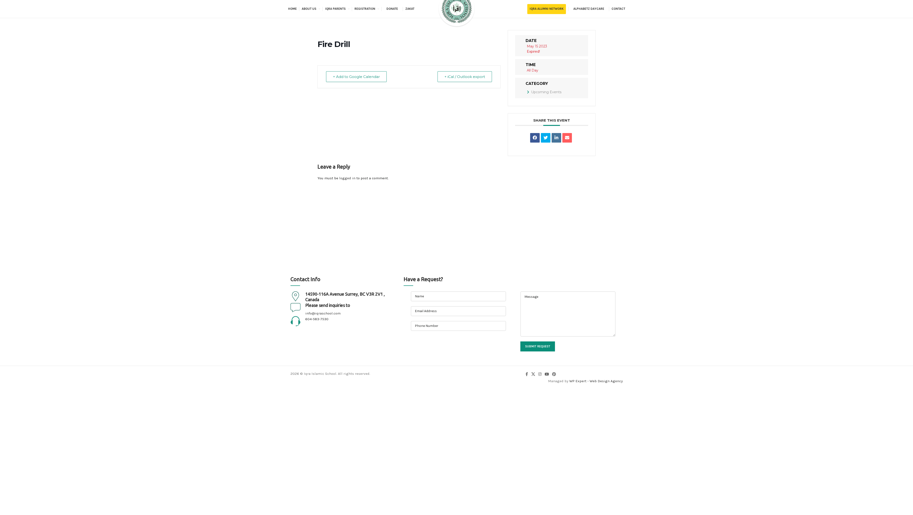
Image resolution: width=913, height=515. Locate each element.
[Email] (567, 138)
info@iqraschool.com (323, 313)
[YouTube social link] (547, 374)
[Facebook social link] (527, 374)
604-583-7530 (316, 319)
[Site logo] (457, 13)
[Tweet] (545, 138)
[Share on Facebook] (535, 138)
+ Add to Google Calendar (356, 76)
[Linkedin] (556, 138)
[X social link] (533, 374)
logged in (347, 178)
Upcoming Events (546, 92)
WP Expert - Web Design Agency (596, 381)
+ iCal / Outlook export (464, 76)
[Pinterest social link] (554, 374)
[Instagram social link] (540, 374)
